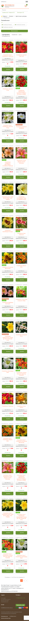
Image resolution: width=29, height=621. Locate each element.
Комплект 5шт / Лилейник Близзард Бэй (21, 557)
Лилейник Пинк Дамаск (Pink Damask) (21, 162)
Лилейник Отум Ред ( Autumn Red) (21, 300)
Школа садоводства (5, 618)
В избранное (5, 40)
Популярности (6, 36)
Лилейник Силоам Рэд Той (21, 55)
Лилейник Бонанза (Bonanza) (7, 268)
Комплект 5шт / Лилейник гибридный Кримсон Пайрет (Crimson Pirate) (21, 478)
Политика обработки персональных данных (11, 611)
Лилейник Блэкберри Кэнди (8, 231)
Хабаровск (3, 1)
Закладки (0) (20, 12)
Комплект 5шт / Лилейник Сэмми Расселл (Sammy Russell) (8, 555)
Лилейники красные (8, 27)
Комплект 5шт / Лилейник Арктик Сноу (8, 126)
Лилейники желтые (20, 24)
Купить (8, 69)
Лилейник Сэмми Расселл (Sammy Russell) (21, 374)
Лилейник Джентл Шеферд (21, 127)
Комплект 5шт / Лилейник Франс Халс (7, 440)
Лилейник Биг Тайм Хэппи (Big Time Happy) (7, 198)
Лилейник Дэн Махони (21, 234)
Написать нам (20, 605)
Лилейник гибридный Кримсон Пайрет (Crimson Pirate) (21, 92)
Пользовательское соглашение (8, 613)
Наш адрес (3, 598)
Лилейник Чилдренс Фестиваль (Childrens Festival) (7, 164)
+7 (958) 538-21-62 (20, 598)
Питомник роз (4, 616)
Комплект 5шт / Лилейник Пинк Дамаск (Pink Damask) (7, 477)
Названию (14, 34)
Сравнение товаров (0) (8, 12)
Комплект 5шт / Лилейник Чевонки (7, 55)
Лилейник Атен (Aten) (21, 407)
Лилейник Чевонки (7, 406)
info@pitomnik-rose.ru (7, 607)
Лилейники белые (7, 24)
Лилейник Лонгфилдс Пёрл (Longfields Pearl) (21, 198)
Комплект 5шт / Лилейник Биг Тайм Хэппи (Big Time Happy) (7, 515)
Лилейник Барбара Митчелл (7, 303)
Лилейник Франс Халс (21, 266)
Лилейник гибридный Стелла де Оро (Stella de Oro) (7, 338)
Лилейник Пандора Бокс (21, 335)
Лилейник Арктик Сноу (8, 89)
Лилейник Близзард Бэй (7, 371)
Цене (20, 34)
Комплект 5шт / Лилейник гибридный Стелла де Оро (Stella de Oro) (21, 517)
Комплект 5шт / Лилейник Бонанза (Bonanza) (21, 441)
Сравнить (11, 40)
